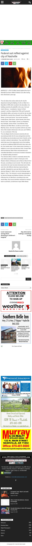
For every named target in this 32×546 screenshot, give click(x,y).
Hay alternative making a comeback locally (24, 233)
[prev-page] (15, 274)
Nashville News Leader (7, 59)
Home (2, 48)
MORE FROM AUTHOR (22, 256)
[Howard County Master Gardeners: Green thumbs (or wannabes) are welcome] (16, 262)
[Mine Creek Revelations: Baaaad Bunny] (5, 262)
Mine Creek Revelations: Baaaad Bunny (5, 267)
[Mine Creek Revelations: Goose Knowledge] (5, 502)
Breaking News (4, 525)
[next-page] (17, 274)
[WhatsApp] (14, 63)
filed (9, 217)
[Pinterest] (10, 63)
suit (21, 217)
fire (12, 217)
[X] (6, 63)
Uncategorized (8, 48)
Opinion (3, 533)
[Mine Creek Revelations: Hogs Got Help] (26, 262)
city (6, 217)
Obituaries (3, 522)
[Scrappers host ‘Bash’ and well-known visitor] (5, 494)
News (2, 535)
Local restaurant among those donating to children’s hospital (8, 234)
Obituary (3, 530)
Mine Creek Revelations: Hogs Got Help (25, 267)
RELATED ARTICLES (10, 256)
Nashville (17, 217)
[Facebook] (2, 63)
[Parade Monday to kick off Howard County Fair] (5, 510)
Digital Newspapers (5, 528)
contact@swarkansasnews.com (19, 477)
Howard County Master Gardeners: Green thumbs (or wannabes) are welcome (15, 268)
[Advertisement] (16, 21)
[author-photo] (16, 245)
